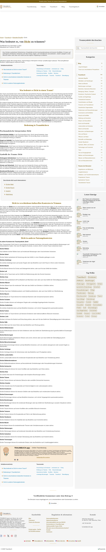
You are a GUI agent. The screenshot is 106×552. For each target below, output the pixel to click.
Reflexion (80, 280)
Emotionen (92, 277)
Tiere (90, 150)
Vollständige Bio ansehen (43, 457)
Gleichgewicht (91, 284)
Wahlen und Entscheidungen (90, 155)
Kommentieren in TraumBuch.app (55, 524)
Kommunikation (97, 305)
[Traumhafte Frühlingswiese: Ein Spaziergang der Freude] (79, 257)
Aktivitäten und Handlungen (90, 81)
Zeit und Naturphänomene (90, 160)
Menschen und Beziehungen (90, 131)
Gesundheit (80, 305)
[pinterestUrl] (17, 460)
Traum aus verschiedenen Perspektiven (90, 69)
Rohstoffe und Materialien (90, 139)
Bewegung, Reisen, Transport (90, 91)
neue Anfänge (80, 299)
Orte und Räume (90, 134)
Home (2, 37)
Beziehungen (89, 280)
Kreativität (88, 305)
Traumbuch (53, 6)
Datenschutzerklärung (52, 520)
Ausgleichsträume (90, 172)
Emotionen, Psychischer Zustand (90, 94)
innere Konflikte (96, 313)
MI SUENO (71, 541)
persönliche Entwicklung (84, 287)
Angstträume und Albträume (90, 169)
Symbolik (79, 313)
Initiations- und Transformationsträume (90, 174)
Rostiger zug (86, 214)
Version (85, 241)
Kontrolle (88, 302)
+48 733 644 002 (86, 523)
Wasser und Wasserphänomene (90, 158)
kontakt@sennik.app (87, 527)
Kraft (84, 307)
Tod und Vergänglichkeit (90, 152)
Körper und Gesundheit (90, 120)
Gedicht (8, 191)
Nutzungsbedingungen (52, 518)
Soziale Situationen (90, 142)
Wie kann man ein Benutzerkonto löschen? (57, 528)
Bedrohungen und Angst (90, 86)
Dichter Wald (9, 184)
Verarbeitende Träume (90, 182)
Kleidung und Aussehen (90, 118)
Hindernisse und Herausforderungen (90, 110)
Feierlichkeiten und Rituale (90, 102)
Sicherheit (97, 287)
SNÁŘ (79, 541)
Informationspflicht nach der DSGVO (55, 522)
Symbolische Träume (90, 180)
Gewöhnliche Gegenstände (90, 107)
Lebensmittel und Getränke (90, 126)
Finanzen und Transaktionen (90, 104)
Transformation (81, 293)
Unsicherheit (93, 310)
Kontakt (48, 529)
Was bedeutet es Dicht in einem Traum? (15, 69)
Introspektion (80, 302)
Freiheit (87, 316)
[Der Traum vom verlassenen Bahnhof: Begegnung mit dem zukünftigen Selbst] (79, 203)
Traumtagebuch (74, 6)
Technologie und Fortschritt (90, 147)
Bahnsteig (86, 248)
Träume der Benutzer (90, 166)
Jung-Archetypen (90, 67)
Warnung (90, 293)
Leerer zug (86, 221)
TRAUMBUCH (38, 541)
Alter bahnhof (87, 234)
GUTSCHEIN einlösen (34, 531)
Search (78, 48)
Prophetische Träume (90, 177)
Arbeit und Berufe (90, 83)
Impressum (49, 531)
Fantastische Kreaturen (90, 99)
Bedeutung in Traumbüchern (11, 73)
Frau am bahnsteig (88, 228)
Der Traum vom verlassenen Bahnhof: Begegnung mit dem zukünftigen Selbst (91, 200)
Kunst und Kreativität (90, 123)
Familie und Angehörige (90, 96)
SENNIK (28, 541)
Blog (63, 6)
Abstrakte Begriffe (17, 37)
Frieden (79, 307)
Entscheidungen (92, 307)
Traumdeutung (31, 6)
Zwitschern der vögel (89, 261)
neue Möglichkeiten (82, 310)
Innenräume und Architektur (90, 112)
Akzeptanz (87, 313)
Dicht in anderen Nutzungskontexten (14, 83)
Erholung (94, 316)
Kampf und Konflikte (90, 115)
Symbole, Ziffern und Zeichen (90, 144)
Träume (43, 6)
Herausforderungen (82, 290)
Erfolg (92, 290)
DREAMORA (50, 541)
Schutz (100, 284)
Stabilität (95, 302)
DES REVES (61, 541)
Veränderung (92, 296)
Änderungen (80, 284)
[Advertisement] (53, 23)
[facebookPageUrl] (15, 460)
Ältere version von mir (89, 207)
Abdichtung (9, 194)
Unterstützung (90, 299)
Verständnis (80, 316)
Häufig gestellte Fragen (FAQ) (54, 526)
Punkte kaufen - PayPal (35, 529)
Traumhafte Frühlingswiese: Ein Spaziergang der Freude (92, 254)
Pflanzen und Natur (90, 136)
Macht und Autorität (90, 128)
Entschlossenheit (81, 296)
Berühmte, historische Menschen (90, 89)
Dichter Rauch (10, 188)
